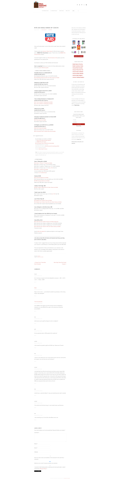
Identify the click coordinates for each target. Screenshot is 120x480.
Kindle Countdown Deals (78, 66)
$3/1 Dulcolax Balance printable (41, 177)
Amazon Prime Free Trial (78, 69)
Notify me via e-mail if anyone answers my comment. (45, 463)
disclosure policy (74, 141)
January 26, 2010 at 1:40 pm (38, 355)
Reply (35, 311)
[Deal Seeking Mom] (40, 8)
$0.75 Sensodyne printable (40, 120)
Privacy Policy (78, 125)
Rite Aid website (41, 231)
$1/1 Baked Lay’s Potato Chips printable (43, 200)
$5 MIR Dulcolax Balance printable (42, 180)
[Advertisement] (60, 19)
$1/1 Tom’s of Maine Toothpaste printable (43, 102)
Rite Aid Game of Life (52, 57)
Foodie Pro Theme (67, 478)
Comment (36, 432)
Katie (35, 287)
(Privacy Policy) (43, 468)
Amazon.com (79, 139)
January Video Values (47, 51)
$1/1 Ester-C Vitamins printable (41, 169)
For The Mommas (42, 172)
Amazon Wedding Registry (78, 77)
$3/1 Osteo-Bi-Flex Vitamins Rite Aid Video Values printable (47, 226)
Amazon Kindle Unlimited (78, 73)
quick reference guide (43, 67)
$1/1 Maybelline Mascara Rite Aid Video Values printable (46, 77)
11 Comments (50, 29)
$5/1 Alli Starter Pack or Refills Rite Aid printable (45, 131)
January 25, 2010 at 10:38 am (38, 303)
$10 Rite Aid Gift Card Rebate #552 (52, 146)
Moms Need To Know (43, 148)
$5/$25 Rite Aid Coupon (41, 141)
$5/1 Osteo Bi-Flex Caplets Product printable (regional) (46, 221)
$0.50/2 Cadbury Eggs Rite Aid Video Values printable (46, 187)
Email (36, 447)
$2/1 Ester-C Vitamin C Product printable (43, 163)
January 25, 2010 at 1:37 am (38, 275)
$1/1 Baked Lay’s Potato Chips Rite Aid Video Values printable (48, 202)
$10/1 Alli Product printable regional (44, 140)
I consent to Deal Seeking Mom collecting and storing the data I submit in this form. (49, 467)
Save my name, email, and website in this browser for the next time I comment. (49, 458)
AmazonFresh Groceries (78, 67)
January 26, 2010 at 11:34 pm (38, 415)
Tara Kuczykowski (38, 301)
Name (36, 443)
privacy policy (79, 141)
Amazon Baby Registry (77, 75)
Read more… (77, 105)
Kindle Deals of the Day (78, 64)
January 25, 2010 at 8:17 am (38, 289)
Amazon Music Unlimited (78, 71)
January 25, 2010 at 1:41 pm (38, 318)
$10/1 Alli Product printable (40, 128)
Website (36, 452)
